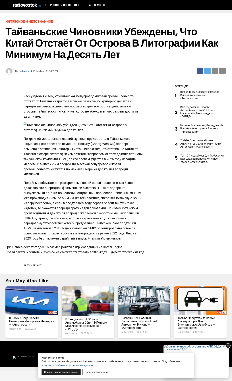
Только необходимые (96, 372)
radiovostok (25, 71)
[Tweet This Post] (207, 71)
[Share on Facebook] (200, 71)
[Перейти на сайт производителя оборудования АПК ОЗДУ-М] (196, 361)
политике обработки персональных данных (67, 365)
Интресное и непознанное (63, 5)
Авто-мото (97, 5)
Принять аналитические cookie (61, 372)
